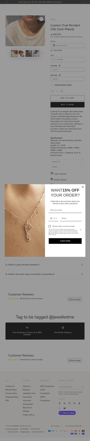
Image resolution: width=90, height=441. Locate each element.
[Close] (82, 186)
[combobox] (53, 218)
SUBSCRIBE (65, 241)
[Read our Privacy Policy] (80, 229)
